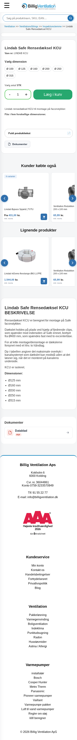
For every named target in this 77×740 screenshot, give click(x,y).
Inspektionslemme (52, 26)
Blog (38, 587)
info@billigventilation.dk (42, 497)
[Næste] (72, 198)
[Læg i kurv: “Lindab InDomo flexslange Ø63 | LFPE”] (44, 281)
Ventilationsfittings (28, 26)
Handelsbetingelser (37, 574)
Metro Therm (38, 686)
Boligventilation (38, 623)
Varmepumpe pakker (38, 704)
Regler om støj (37, 713)
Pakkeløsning (38, 614)
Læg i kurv (53, 94)
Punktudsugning (37, 632)
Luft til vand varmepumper (37, 709)
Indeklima (38, 628)
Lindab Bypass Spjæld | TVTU (18, 209)
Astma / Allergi (38, 646)
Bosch (38, 677)
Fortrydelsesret (37, 578)
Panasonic (38, 691)
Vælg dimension (16, 61)
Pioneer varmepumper (38, 695)
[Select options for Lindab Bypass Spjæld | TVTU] (44, 217)
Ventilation (9, 26)
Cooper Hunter (37, 682)
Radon (37, 637)
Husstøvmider (38, 641)
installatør (38, 673)
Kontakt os (37, 570)
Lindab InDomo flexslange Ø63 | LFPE (23, 273)
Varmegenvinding (38, 619)
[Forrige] (4, 198)
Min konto (38, 565)
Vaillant (37, 700)
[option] (10, 68)
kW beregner (38, 718)
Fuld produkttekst (19, 133)
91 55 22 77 (40, 492)
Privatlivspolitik (37, 583)
